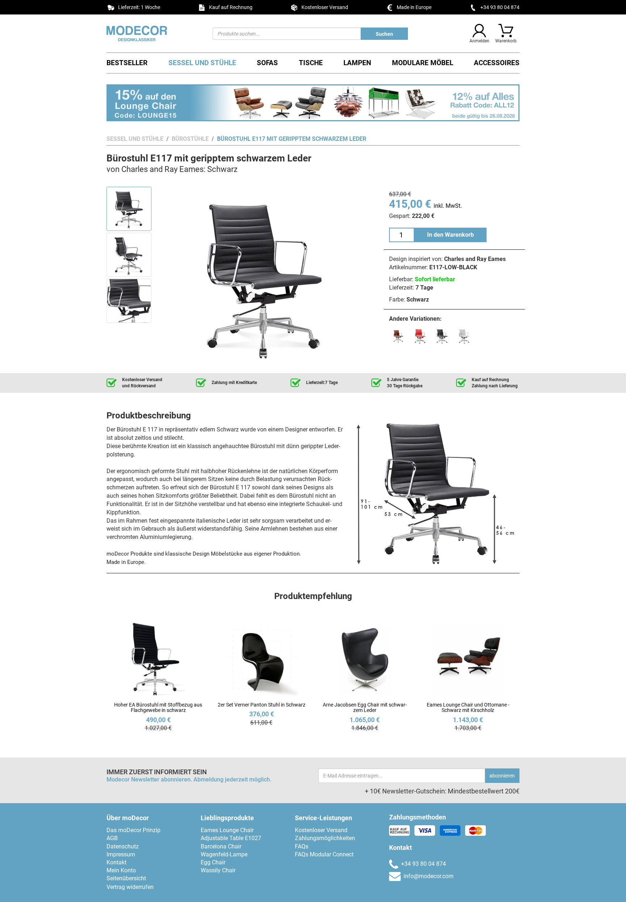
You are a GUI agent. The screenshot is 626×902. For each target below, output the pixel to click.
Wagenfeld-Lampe (224, 854)
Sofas (267, 63)
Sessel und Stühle (202, 63)
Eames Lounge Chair (227, 830)
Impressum (121, 854)
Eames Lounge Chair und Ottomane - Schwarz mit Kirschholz (468, 707)
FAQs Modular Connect (324, 854)
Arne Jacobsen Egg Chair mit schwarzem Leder (365, 707)
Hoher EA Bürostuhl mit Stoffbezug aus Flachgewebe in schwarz (158, 707)
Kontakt (116, 862)
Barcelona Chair (221, 846)
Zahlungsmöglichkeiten (325, 838)
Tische (311, 63)
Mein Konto (121, 870)
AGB (112, 838)
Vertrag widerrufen (130, 887)
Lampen (357, 63)
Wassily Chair (218, 870)
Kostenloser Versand (321, 830)
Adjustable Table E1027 (231, 838)
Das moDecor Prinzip (133, 830)
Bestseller (127, 63)
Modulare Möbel (422, 63)
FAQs (301, 846)
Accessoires (496, 63)
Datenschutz (123, 846)
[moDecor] (154, 33)
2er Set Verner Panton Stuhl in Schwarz (261, 705)
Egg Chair (213, 862)
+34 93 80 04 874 (499, 7)
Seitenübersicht (126, 878)
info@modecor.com (429, 876)
